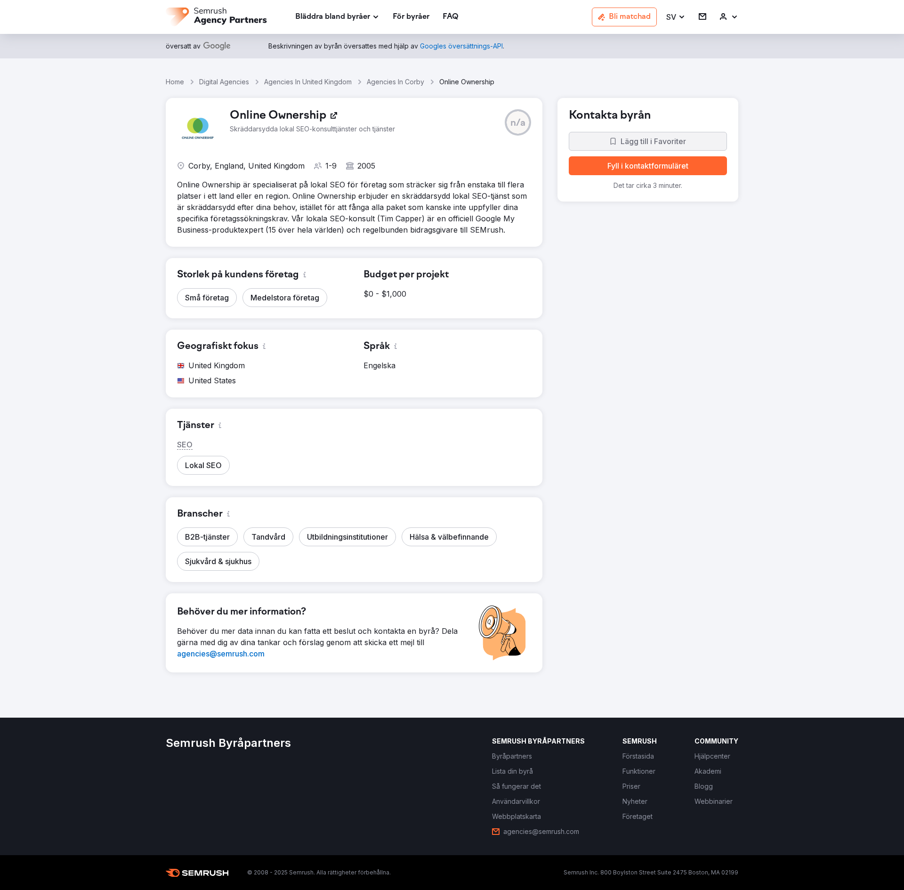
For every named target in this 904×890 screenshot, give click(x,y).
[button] (676, 17)
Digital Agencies (224, 82)
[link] (411, 17)
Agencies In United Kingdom (308, 82)
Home (175, 82)
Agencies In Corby (395, 82)
